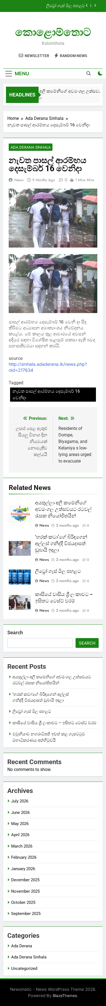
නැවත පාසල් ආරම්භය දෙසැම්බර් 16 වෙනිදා (46, 394)
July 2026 (19, 801)
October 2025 (23, 902)
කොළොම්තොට (53, 32)
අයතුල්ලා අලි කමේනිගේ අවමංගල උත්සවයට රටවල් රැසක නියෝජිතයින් (63, 509)
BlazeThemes (65, 995)
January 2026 (23, 868)
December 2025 (25, 879)
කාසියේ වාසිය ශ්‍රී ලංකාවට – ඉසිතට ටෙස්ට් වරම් (54, 722)
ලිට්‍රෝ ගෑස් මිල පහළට (65, 6)
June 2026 (20, 812)
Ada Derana (21, 945)
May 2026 (20, 823)
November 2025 (25, 891)
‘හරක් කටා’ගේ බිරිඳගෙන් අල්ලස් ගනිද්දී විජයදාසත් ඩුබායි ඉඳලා (61, 543)
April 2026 (20, 834)
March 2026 (21, 846)
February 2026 (23, 857)
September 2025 (25, 913)
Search (15, 632)
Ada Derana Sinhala (31, 147)
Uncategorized (24, 968)
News (19, 180)
